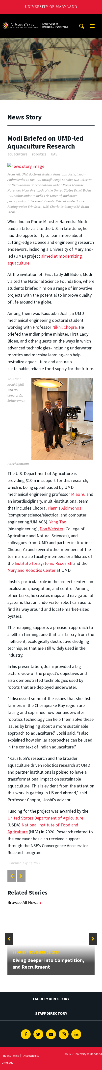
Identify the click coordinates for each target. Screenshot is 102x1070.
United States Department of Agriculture (45, 818)
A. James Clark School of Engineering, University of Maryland (35, 18)
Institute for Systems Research (43, 563)
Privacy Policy (10, 1055)
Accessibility (31, 1055)
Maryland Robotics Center (31, 570)
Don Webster (51, 529)
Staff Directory (51, 1013)
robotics (39, 154)
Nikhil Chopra (64, 327)
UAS (54, 154)
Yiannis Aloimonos (64, 508)
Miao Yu (78, 494)
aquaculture (17, 154)
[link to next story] (21, 876)
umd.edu (8, 1062)
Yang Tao (57, 522)
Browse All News (22, 902)
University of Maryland (51, 7)
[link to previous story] (11, 876)
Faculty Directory (51, 998)
